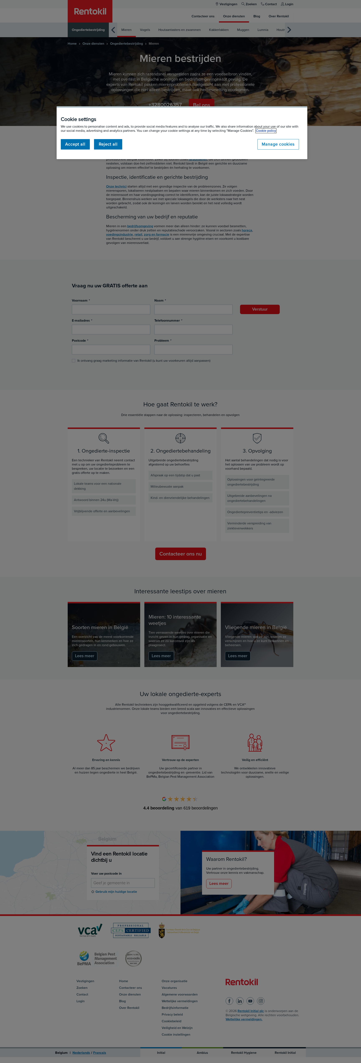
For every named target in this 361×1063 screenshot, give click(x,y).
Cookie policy (266, 131)
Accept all (75, 144)
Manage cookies (278, 144)
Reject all (108, 144)
